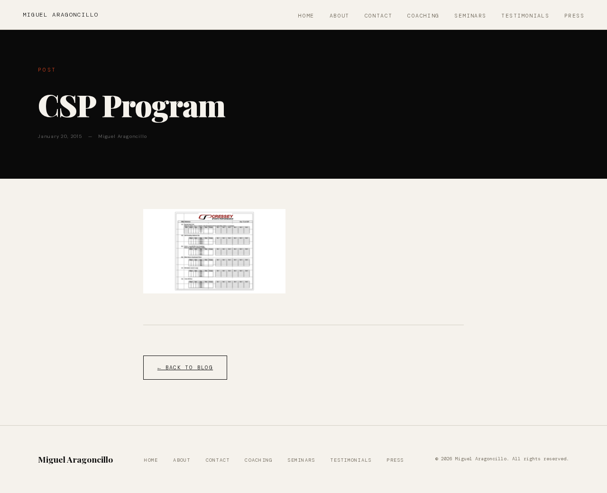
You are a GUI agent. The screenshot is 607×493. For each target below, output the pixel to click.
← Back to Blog (185, 367)
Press (574, 15)
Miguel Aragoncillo (61, 14)
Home (306, 15)
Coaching (423, 15)
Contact (379, 15)
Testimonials (525, 15)
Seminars (470, 15)
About (339, 15)
